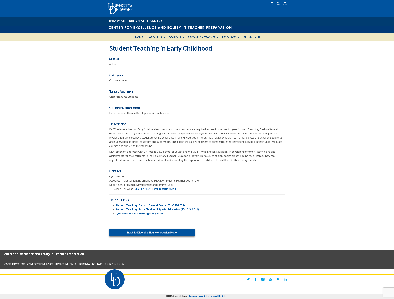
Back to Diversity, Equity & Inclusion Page (152, 232)
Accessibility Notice (218, 296)
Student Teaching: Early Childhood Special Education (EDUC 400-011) (157, 209)
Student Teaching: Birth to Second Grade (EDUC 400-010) (150, 205)
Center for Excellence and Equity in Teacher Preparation (43, 254)
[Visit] (272, 2)
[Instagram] (263, 279)
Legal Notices (204, 296)
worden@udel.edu (165, 189)
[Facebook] (255, 279)
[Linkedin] (285, 279)
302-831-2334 (94, 263)
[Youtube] (270, 279)
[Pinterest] (277, 279)
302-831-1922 (143, 189)
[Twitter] (248, 279)
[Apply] (278, 2)
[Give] (285, 2)
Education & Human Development (135, 21)
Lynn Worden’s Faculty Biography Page (139, 213)
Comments (193, 296)
